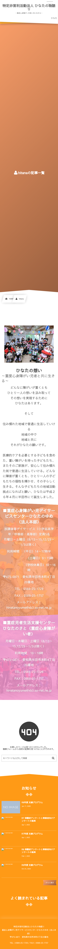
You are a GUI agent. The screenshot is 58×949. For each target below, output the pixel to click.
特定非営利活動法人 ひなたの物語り (28, 7)
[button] (50, 4)
